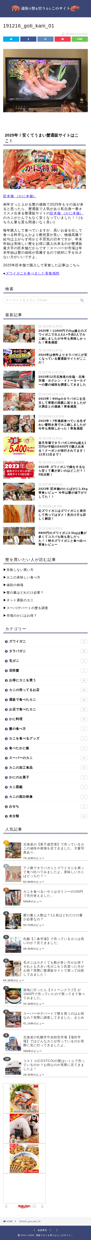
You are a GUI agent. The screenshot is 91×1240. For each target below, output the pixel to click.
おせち (47, 806)
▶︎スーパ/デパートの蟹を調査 (25, 608)
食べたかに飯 (47, 748)
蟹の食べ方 (47, 728)
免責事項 (42, 1230)
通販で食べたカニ (47, 699)
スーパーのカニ (47, 757)
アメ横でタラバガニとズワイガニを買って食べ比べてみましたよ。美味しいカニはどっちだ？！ (53, 872)
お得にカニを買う (47, 680)
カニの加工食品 (47, 767)
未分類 (47, 816)
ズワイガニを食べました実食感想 (32, 273)
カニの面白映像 (47, 796)
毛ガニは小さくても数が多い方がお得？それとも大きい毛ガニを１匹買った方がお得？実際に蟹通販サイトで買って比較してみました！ (53, 968)
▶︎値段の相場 (13, 585)
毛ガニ (47, 660)
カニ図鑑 (47, 787)
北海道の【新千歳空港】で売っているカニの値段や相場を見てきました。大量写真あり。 (53, 848)
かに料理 (47, 719)
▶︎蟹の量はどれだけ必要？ (23, 592)
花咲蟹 (47, 670)
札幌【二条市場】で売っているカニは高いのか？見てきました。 (53, 941)
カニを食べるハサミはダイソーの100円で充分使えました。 (53, 893)
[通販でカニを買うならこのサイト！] (45, 10)
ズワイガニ (47, 641)
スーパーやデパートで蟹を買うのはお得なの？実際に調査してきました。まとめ (53, 1015)
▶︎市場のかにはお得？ (20, 615)
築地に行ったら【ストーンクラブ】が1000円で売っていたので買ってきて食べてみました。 (54, 994)
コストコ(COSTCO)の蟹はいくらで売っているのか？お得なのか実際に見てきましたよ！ (54, 1065)
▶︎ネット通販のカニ (18, 600)
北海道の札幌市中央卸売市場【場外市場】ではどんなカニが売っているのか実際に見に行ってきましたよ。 (53, 1041)
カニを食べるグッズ (47, 738)
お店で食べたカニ (47, 709)
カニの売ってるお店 (47, 690)
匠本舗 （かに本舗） (20, 196)
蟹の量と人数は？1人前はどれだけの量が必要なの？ (53, 917)
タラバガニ (47, 651)
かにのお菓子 (47, 777)
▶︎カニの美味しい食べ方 (21, 577)
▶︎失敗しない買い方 (18, 569)
